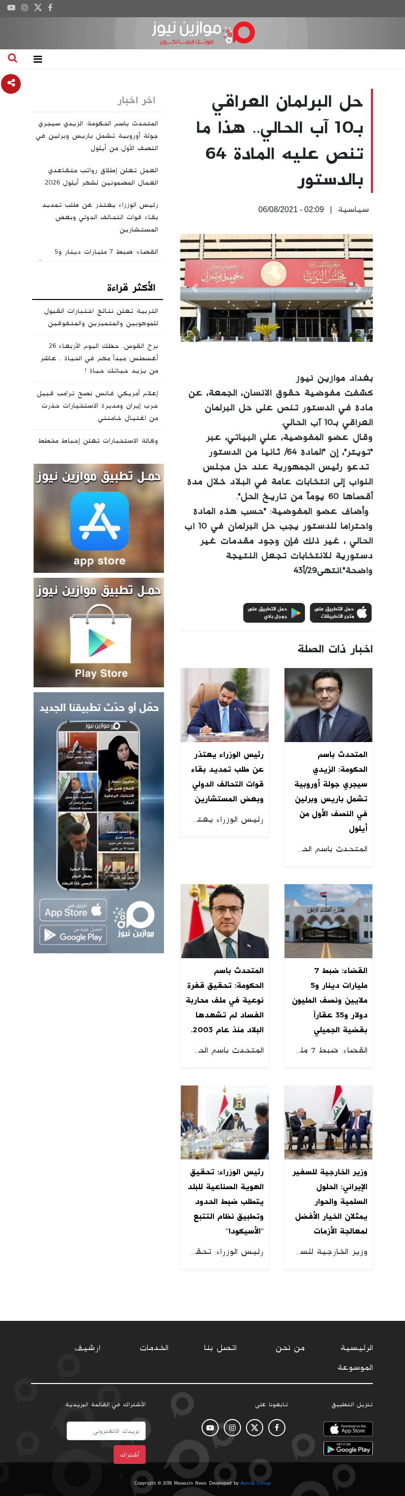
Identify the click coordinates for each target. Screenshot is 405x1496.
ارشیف (87, 1348)
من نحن (290, 1348)
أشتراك (129, 1454)
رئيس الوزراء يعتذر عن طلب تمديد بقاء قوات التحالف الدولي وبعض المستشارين (100, 217)
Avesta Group (256, 1483)
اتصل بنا (220, 1348)
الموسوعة (355, 1368)
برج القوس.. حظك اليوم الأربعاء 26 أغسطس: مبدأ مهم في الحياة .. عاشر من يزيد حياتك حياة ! (99, 358)
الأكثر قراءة (131, 288)
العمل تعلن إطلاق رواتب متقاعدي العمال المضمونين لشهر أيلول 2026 (101, 176)
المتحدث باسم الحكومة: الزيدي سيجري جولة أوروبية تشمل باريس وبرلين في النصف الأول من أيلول (97, 135)
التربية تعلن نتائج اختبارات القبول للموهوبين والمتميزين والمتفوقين (101, 317)
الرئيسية (356, 1348)
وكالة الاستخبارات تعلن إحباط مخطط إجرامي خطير (98, 447)
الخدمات (154, 1348)
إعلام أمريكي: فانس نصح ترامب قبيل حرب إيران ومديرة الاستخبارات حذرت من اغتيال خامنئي (97, 405)
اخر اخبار (136, 100)
